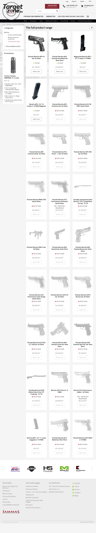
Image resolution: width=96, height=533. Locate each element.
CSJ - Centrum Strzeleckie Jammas (59, 486)
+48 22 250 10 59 (70, 7)
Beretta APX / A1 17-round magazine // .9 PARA (36, 439)
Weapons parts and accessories (13, 38)
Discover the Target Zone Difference (10, 487)
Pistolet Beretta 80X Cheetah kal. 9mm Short (59, 248)
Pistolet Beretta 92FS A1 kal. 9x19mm (59, 296)
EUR (90, 1)
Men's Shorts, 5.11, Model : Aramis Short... (12, 97)
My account (29, 505)
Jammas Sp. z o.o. (54, 489)
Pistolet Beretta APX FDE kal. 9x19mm (83, 153)
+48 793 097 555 (72, 5)
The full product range (14, 41)
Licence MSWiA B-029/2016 (11, 505)
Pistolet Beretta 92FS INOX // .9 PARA (82, 439)
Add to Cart (36, 71)
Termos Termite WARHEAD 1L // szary (11, 77)
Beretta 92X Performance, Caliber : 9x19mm (83, 391)
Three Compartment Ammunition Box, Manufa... (12, 88)
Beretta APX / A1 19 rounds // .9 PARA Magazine (36, 105)
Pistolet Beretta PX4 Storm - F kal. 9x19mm (60, 153)
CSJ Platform (6, 491)
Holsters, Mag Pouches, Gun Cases (71, 16)
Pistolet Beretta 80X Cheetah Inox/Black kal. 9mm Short (60, 58)
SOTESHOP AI (90, 522)
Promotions (33, 21)
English (82, 1)
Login (67, 1)
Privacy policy (6, 502)
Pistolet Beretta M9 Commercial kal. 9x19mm (36, 153)
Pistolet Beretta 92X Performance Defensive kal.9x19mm (59, 201)
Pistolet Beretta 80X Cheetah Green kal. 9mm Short (59, 344)
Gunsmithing (64, 21)
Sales (41, 21)
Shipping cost (30, 495)
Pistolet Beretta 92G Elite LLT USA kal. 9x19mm (36, 343)
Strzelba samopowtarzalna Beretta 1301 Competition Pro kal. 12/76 (82, 201)
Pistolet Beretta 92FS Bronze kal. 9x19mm (82, 296)
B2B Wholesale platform (56, 492)
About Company (7, 494)
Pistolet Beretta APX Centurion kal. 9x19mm (60, 105)
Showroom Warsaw (32, 489)
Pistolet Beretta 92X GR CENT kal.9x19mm (82, 105)
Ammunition (50, 16)
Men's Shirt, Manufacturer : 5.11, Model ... (12, 93)
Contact (5, 499)
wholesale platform (52, 6)
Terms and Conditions (52, 21)
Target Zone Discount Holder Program (34, 501)
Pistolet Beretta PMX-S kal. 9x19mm (36, 248)
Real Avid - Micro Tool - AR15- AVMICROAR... (13, 84)
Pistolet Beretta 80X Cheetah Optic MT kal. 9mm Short (82, 344)
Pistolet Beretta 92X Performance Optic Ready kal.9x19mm (36, 297)
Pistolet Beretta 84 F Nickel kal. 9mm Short (59, 439)
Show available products (13, 46)
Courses (73, 21)
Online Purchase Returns (85, 21)
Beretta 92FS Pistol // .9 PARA (59, 391)
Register (74, 1)
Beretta (6, 32)
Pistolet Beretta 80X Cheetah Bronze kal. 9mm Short (83, 249)
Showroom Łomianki (32, 486)
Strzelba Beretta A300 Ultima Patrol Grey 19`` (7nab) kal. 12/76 (36, 392)
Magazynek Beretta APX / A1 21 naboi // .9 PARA (83, 57)
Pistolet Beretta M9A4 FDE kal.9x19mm (36, 200)
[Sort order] (91, 27)
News (25, 21)
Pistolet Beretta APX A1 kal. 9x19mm (36, 57)
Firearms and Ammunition (33, 16)
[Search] (57, 11)
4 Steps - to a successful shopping (36, 492)
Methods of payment (32, 497)
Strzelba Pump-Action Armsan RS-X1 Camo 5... (13, 101)
